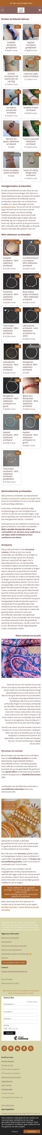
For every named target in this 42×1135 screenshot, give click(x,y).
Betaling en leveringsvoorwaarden (14, 946)
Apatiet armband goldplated (31, 45)
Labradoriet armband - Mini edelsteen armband (10, 366)
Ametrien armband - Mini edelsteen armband (10, 296)
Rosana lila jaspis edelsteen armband (11, 141)
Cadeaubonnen (7, 1081)
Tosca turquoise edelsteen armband (31, 141)
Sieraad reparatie (7, 1061)
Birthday (6, 1025)
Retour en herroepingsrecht (11, 950)
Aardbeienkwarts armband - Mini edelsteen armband (31, 262)
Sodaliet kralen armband (30, 108)
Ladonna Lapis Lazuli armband (30, 75)
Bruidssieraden (7, 1089)
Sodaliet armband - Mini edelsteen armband (10, 262)
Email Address (9, 1004)
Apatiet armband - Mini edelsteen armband (10, 436)
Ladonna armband (28, 498)
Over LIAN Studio (7, 1105)
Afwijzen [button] (15, 1131)
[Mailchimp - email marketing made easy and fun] (21, 1040)
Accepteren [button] (32, 1131)
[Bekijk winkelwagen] (39, 10)
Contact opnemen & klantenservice (14, 971)
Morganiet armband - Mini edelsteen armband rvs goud (10, 401)
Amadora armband (9, 498)
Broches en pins (7, 1065)
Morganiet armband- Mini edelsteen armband (30, 366)
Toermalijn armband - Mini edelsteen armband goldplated (10, 473)
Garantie (4, 958)
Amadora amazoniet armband (11, 110)
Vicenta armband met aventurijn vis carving (11, 77)
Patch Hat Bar (6, 1085)
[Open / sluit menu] (2, 10)
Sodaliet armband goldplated (11, 45)
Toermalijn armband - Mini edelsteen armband (10, 329)
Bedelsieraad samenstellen (11, 1077)
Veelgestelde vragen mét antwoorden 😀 (16, 954)
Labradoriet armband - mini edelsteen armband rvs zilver (30, 330)
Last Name (7, 1018)
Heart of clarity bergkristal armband (30, 173)
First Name (8, 1012)
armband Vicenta (8, 207)
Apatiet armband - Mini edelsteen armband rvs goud (30, 437)
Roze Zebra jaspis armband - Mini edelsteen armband (30, 296)
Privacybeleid (6, 942)
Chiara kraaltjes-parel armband (11, 171)
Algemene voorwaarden (10, 938)
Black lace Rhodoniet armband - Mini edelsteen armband (30, 401)
